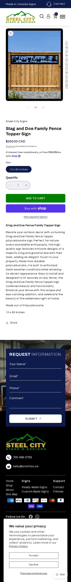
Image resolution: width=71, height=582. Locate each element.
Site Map (12, 494)
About (10, 489)
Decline (33, 564)
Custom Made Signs (35, 491)
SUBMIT (31, 418)
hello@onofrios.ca (25, 466)
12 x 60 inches (19, 169)
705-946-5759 (22, 457)
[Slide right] (43, 107)
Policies (58, 491)
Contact (59, 3)
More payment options (35, 217)
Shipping (10, 146)
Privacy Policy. (18, 546)
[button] (42, 16)
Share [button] (13, 322)
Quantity (12, 177)
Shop (9, 485)
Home (10, 481)
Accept (34, 555)
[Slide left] (28, 107)
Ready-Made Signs (34, 487)
